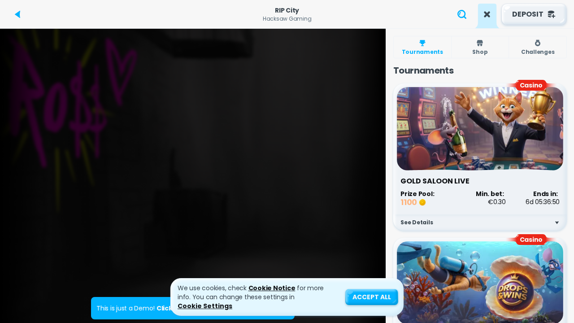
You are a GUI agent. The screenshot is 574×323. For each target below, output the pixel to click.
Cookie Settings (205, 306)
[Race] (487, 14)
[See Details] (557, 222)
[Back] (18, 14)
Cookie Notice (272, 288)
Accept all (371, 296)
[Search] (462, 14)
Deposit (528, 14)
